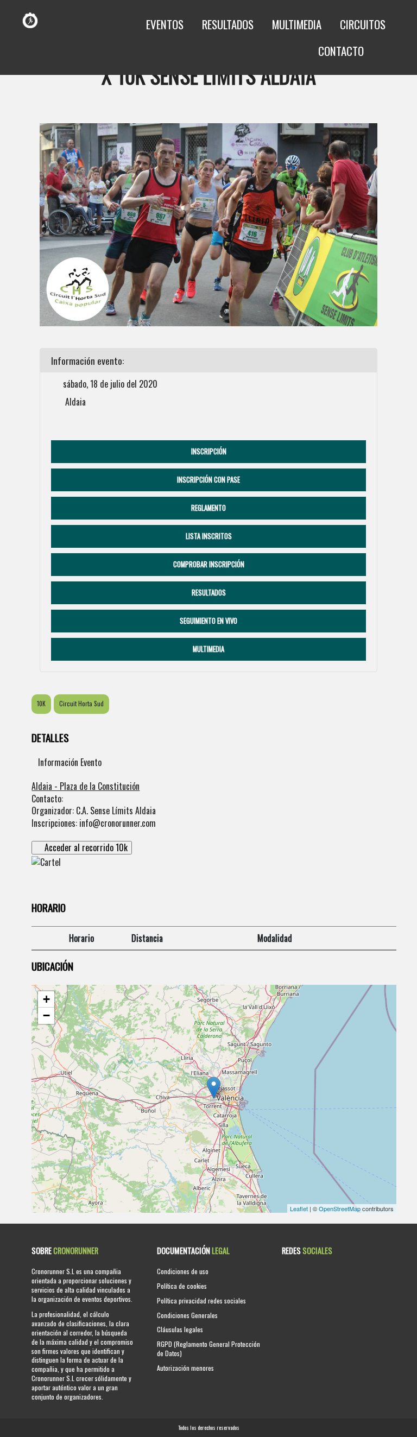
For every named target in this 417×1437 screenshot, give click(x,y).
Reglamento (208, 508)
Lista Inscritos (209, 536)
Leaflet (299, 1208)
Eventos (165, 24)
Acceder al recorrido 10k (85, 847)
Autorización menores (185, 1367)
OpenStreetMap (340, 1208)
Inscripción (208, 451)
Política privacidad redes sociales (201, 1300)
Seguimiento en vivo (208, 621)
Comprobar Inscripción (208, 564)
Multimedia (296, 24)
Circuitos (363, 24)
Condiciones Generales (187, 1315)
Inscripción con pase (208, 479)
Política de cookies (182, 1285)
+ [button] (46, 999)
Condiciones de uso (182, 1271)
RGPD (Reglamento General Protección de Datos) (208, 1348)
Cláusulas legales (180, 1329)
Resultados (228, 24)
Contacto (341, 50)
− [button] (46, 1015)
